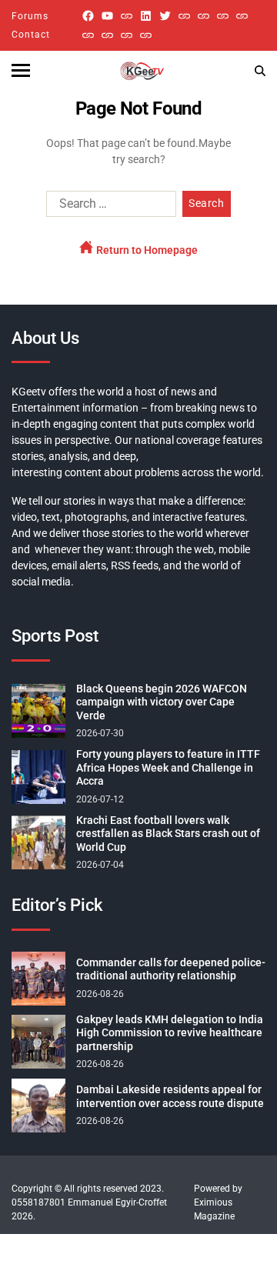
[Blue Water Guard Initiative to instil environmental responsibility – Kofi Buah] (107, 35)
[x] (165, 15)
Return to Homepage (146, 250)
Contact (31, 34)
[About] (145, 35)
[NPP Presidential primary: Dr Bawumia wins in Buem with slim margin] (126, 35)
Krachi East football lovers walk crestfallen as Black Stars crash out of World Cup (168, 833)
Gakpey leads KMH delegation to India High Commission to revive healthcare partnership (169, 1032)
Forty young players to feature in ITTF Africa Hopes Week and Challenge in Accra (168, 767)
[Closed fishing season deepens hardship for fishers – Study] (203, 15)
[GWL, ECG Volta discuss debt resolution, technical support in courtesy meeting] (184, 15)
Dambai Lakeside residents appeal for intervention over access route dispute (170, 1096)
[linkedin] (145, 15)
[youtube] (107, 15)
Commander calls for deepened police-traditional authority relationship (170, 969)
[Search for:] (108, 207)
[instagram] (126, 15)
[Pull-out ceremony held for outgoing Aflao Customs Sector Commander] (242, 15)
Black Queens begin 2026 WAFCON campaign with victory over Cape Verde (161, 702)
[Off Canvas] (21, 70)
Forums (30, 16)
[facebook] (88, 15)
